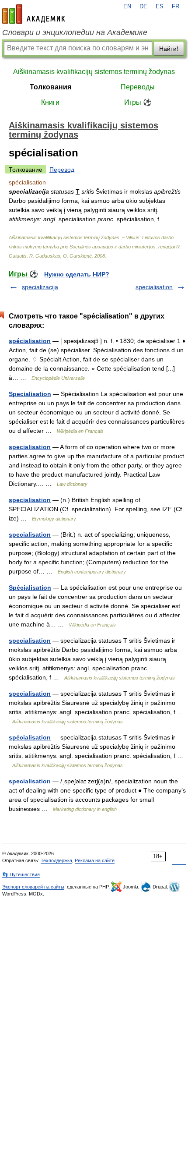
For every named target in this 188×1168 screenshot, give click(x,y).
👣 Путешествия (21, 874)
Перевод (61, 169)
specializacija (40, 286)
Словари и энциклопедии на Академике (74, 32)
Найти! (168, 48)
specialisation (154, 286)
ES (160, 7)
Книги (50, 102)
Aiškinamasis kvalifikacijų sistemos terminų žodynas (94, 71)
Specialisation (30, 393)
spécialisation (30, 340)
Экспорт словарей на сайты (33, 886)
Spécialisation (30, 587)
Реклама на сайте (95, 860)
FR (175, 7)
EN (127, 7)
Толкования (50, 87)
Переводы (138, 87)
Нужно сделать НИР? (76, 274)
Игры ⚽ (138, 102)
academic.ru (33, 14)
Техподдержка (56, 860)
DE (143, 7)
